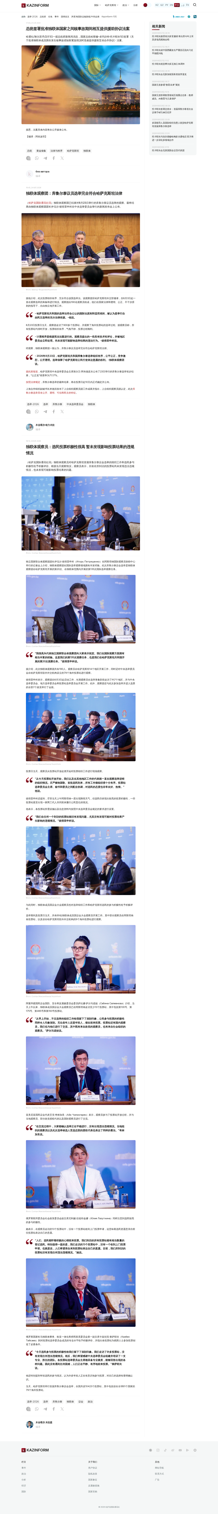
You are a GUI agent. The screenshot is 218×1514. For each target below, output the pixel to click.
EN (171, 5)
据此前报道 (32, 371)
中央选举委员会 (75, 404)
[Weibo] (172, 1450)
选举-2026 (32, 16)
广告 (157, 1479)
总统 (29, 150)
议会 (80, 1401)
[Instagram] (28, 158)
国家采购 (92, 1491)
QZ (162, 5)
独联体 (87, 150)
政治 (90, 1401)
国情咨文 (65, 16)
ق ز (182, 5)
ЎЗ (187, 5)
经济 (24, 1485)
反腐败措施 (93, 1485)
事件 (57, 16)
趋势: (24, 16)
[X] (62, 158)
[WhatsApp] (36, 158)
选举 (45, 404)
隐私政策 (92, 1473)
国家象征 (92, 1479)
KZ (157, 5)
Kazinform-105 (109, 16)
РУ (166, 5)
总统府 (43, 16)
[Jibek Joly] (179, 16)
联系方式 (159, 1473)
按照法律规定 (33, 382)
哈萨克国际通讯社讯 (39, 202)
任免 (50, 16)
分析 (135, 5)
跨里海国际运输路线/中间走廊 (85, 16)
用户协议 (92, 1467)
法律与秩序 (56, 150)
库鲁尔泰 (57, 404)
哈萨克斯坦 (73, 150)
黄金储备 (41, 150)
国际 (24, 1491)
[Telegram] (45, 158)
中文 (177, 5)
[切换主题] (147, 5)
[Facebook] (53, 158)
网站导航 (159, 1467)
